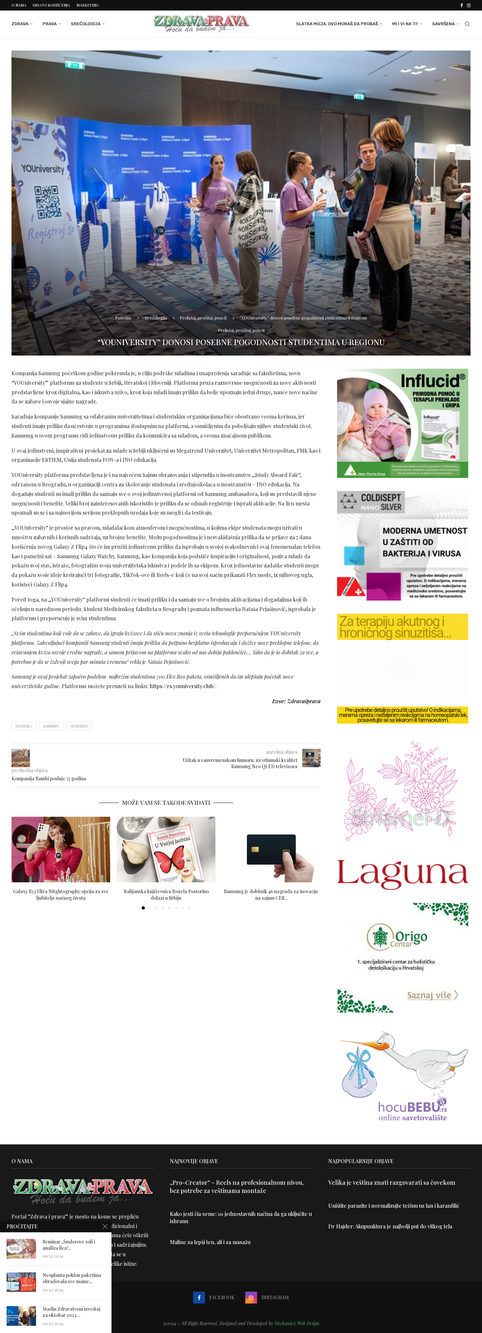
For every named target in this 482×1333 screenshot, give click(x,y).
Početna (123, 317)
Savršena (443, 23)
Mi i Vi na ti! (405, 23)
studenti (79, 726)
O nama (18, 5)
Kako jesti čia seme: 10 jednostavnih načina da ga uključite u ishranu (241, 1217)
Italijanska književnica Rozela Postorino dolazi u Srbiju (166, 894)
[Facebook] (461, 5)
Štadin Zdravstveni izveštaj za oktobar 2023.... (71, 1312)
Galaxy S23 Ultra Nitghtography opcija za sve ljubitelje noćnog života (61, 894)
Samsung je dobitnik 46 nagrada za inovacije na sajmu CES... (271, 894)
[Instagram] (469, 5)
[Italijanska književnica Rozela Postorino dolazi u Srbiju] (166, 850)
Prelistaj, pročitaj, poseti (203, 317)
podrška (24, 726)
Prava (50, 23)
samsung (51, 726)
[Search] (467, 24)
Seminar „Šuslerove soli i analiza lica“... (69, 1245)
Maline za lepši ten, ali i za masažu (210, 1242)
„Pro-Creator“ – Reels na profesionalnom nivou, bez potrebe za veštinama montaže (237, 1187)
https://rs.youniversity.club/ (182, 686)
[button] (20, 862)
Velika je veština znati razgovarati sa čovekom (391, 1182)
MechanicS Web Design (296, 1323)
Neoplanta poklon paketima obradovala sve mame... (72, 1278)
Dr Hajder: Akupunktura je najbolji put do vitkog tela (390, 1226)
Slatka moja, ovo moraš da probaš (337, 23)
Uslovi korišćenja (51, 5)
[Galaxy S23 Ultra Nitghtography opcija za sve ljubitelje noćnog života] (60, 850)
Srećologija (86, 23)
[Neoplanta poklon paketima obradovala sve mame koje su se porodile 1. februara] (21, 1282)
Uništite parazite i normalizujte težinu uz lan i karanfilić (393, 1205)
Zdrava (20, 23)
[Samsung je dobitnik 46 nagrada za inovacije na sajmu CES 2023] (271, 850)
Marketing (87, 5)
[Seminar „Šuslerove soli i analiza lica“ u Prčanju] (21, 1249)
